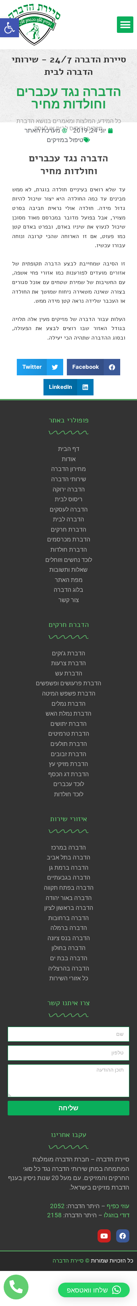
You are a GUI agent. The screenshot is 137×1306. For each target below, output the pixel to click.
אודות (69, 459)
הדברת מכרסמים (68, 539)
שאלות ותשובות (68, 569)
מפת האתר (69, 580)
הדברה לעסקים (69, 509)
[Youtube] (104, 1235)
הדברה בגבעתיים (68, 877)
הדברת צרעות (68, 663)
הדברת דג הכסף (68, 774)
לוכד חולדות (68, 794)
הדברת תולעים (68, 743)
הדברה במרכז (68, 847)
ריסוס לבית (69, 499)
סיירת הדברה (68, 1260)
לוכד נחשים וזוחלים (68, 559)
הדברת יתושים (68, 723)
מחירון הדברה (68, 469)
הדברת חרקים (68, 529)
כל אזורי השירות (68, 978)
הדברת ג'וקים (68, 653)
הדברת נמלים (68, 703)
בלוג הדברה (68, 589)
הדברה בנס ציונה (68, 938)
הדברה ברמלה (68, 927)
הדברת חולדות (68, 549)
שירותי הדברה (68, 479)
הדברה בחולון (68, 948)
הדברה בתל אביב (68, 857)
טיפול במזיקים (65, 139)
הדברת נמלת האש (68, 713)
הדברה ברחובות (68, 918)
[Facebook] (122, 1235)
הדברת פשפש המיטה (68, 693)
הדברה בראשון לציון (68, 907)
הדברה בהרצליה (68, 968)
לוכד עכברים (68, 784)
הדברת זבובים (68, 754)
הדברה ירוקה (69, 489)
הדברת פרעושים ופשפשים (68, 683)
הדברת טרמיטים (68, 733)
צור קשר (68, 600)
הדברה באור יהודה (69, 898)
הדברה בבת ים (68, 958)
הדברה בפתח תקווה (69, 887)
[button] (9, 27)
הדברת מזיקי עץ (68, 764)
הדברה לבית (68, 519)
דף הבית (68, 448)
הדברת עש (68, 673)
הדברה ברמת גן (68, 867)
